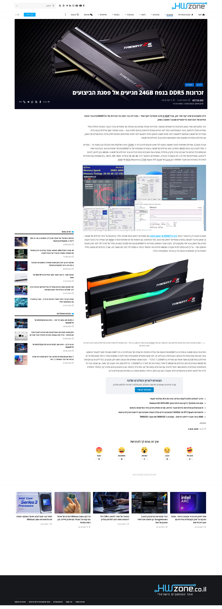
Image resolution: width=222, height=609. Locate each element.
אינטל (159, 159)
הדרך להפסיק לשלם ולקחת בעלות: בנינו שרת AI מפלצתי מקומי (176, 398)
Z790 (143, 159)
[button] (65, 15)
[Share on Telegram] (28, 102)
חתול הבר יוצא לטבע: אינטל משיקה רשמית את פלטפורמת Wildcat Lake (34, 518)
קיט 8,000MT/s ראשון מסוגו (163, 235)
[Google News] (77, 6)
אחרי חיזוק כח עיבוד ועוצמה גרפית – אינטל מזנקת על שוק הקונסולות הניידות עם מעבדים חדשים (188, 519)
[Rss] (60, 6)
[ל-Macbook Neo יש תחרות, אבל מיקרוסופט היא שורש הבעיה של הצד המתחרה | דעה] (21, 360)
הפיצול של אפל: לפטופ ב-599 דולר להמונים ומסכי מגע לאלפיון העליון (114, 518)
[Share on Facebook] (40, 102)
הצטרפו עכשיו (144, 390)
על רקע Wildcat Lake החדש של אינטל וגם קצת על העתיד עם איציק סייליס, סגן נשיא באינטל (74, 519)
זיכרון (199, 85)
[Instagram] (73, 6)
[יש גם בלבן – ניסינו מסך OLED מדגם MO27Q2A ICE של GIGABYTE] (21, 348)
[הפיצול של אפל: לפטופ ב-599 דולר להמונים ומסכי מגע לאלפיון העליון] (111, 503)
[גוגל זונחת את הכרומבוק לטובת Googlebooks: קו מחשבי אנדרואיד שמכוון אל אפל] (150, 503)
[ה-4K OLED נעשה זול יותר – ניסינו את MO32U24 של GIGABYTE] (21, 323)
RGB (152, 343)
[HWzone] (189, 6)
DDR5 (131, 144)
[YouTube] (80, 6)
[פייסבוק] (83, 6)
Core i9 (169, 159)
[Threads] (63, 6)
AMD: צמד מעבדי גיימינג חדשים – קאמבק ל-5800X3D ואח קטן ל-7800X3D (171, 416)
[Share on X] (36, 102)
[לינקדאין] (70, 6)
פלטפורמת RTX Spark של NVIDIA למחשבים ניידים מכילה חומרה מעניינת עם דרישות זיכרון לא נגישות (160, 412)
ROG (128, 159)
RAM (111, 239)
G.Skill (166, 115)
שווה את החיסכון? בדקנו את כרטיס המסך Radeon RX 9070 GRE (176, 403)
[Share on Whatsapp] (32, 102)
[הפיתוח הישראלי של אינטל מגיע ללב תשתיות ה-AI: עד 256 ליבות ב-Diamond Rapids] (21, 241)
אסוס (120, 159)
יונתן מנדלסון (197, 100)
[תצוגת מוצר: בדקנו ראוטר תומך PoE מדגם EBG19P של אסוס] (21, 278)
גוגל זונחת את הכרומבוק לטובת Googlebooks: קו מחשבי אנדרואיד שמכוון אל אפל (152, 519)
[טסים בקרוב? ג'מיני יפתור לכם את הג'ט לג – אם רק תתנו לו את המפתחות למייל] (21, 302)
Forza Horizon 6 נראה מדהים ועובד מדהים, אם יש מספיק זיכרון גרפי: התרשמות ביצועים (166, 407)
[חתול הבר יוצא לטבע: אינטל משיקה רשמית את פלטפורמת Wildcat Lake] (34, 503)
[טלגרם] (66, 6)
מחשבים (189, 85)
